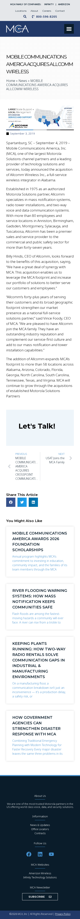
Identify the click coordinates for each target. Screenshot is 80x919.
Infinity (49, 4)
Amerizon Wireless (40, 873)
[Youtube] (51, 854)
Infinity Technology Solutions (40, 877)
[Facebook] (29, 854)
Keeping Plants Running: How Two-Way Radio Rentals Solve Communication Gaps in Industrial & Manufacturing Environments (38, 660)
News (22, 80)
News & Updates (40, 825)
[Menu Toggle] (69, 29)
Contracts (40, 833)
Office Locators (40, 829)
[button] (10, 502)
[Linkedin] (40, 854)
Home (10, 80)
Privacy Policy (63, 914)
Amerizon (64, 4)
